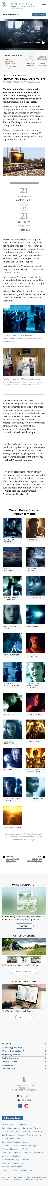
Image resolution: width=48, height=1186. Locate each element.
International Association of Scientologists (20, 1146)
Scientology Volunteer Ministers (15, 1142)
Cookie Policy (17, 1179)
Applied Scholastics (10, 1156)
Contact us (25, 1096)
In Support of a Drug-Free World (15, 1160)
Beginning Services (12, 1054)
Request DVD (39, 14)
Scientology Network (12, 1047)
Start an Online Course (11, 1139)
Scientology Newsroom (33, 1131)
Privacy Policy (6, 1179)
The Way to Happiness (11, 1153)
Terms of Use (28, 1179)
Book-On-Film (34, 861)
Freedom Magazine (10, 1149)
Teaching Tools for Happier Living (12, 861)
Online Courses (10, 1058)
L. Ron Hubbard (8, 1124)
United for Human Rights (12, 1163)
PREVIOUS (9, 856)
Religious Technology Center (30, 1135)
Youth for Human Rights (12, 1167)
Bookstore (7, 1065)
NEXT (40, 856)
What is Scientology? (13, 1051)
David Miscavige (9, 1135)
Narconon (38, 1153)
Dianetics (22, 1124)
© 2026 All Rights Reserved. (24, 1177)
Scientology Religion (32, 1128)
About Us (6, 1044)
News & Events (9, 1062)
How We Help (9, 14)
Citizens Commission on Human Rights (18, 1170)
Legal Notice (39, 1179)
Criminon (27, 1153)
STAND (24, 1149)
